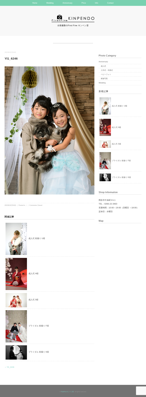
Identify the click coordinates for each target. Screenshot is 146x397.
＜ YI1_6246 (9, 367)
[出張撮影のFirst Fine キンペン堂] (73, 16)
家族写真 (104, 79)
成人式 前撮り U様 (37, 238)
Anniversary (67, 3)
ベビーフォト (106, 74)
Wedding (49, 3)
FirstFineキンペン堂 (67, 391)
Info (96, 3)
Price (84, 3)
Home (34, 3)
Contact (110, 3)
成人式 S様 (33, 299)
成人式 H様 (33, 273)
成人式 (103, 66)
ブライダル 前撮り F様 (39, 326)
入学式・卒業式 (107, 70)
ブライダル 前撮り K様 (39, 352)
